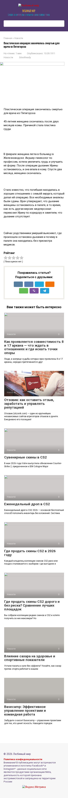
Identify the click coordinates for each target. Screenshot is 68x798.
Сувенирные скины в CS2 (25, 457)
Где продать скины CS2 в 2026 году (30, 553)
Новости (8, 57)
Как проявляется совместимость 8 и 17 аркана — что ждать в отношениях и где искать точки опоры (34, 347)
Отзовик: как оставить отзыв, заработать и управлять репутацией (29, 404)
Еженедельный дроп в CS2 (27, 504)
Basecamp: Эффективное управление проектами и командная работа (25, 710)
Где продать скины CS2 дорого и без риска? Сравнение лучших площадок (32, 605)
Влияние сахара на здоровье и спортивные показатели (29, 658)
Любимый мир (28, 11)
